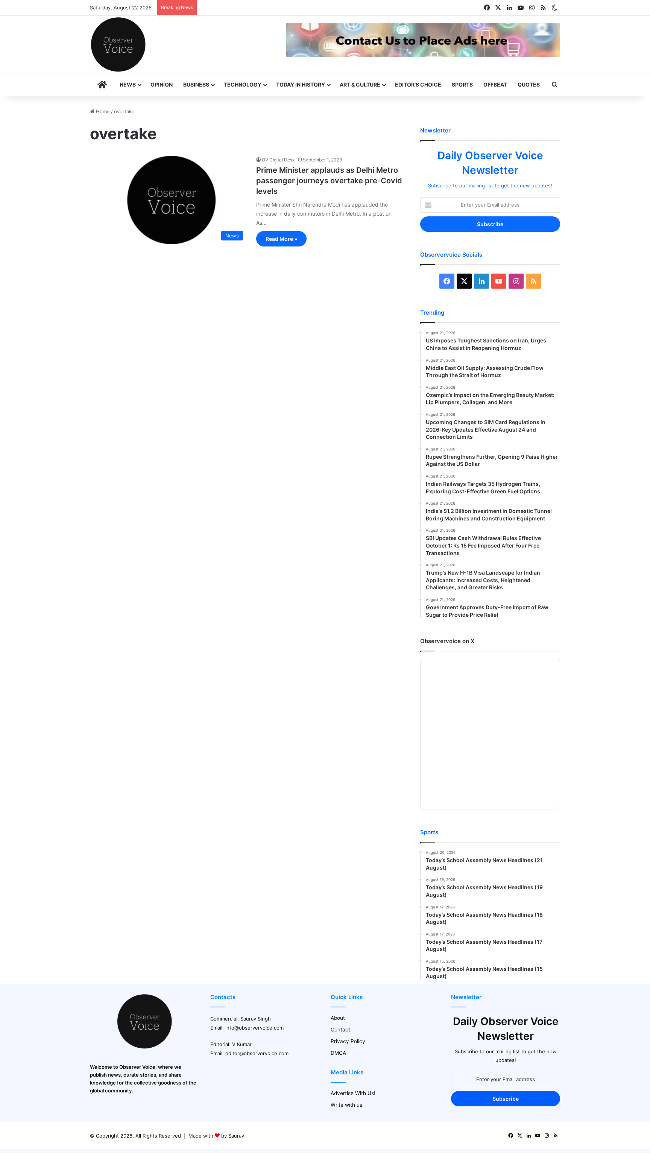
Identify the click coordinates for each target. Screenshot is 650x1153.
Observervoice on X (447, 641)
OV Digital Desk (278, 160)
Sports (462, 84)
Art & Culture (360, 84)
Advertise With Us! (353, 1093)
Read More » (281, 239)
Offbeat (495, 84)
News (128, 84)
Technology (242, 84)
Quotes (529, 84)
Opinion (161, 84)
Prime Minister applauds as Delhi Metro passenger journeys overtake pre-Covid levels (329, 181)
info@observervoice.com (254, 1028)
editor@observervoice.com (257, 1053)
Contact (340, 1030)
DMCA (338, 1053)
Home (102, 111)
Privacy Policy (348, 1041)
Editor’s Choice (418, 84)
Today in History (300, 84)
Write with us (346, 1105)
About (338, 1018)
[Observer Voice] (118, 44)
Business (196, 84)
